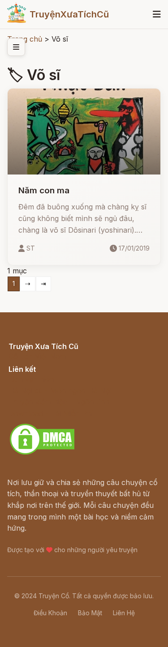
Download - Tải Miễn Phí (51, 413)
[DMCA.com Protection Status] (42, 453)
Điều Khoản (50, 613)
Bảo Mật (90, 613)
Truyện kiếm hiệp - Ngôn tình (59, 401)
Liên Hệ (124, 613)
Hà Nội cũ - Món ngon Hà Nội (60, 390)
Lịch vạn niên (31, 379)
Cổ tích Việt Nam (37, 356)
